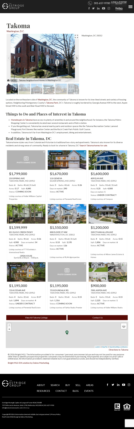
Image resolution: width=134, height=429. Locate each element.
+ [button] (9, 325)
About (41, 385)
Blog (75, 391)
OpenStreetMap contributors (119, 347)
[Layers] (124, 326)
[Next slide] (77, 58)
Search (55, 385)
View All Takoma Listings (36, 317)
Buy (67, 385)
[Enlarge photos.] (76, 36)
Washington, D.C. (15, 31)
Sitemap (26, 408)
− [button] (9, 329)
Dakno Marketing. (27, 417)
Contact (61, 391)
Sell (78, 385)
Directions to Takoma (118, 349)
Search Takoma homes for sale (93, 145)
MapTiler (105, 347)
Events (88, 391)
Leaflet (97, 347)
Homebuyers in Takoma (21, 119)
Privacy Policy (55, 414)
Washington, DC (45, 99)
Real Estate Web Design (10, 417)
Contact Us (98, 317)
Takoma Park (52, 102)
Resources (43, 391)
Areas (89, 385)
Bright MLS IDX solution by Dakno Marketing (28, 363)
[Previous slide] (9, 58)
